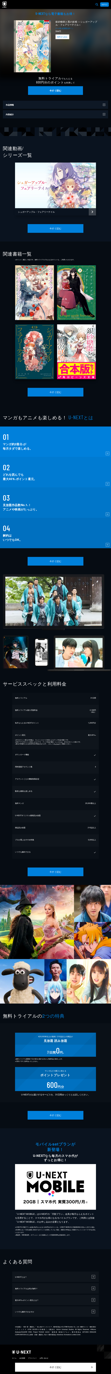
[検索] (97, 4)
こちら (57, 744)
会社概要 (22, 1358)
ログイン (104, 4)
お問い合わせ (44, 1358)
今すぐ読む (55, 90)
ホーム (14, 1358)
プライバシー (32, 1358)
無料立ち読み (62, 36)
